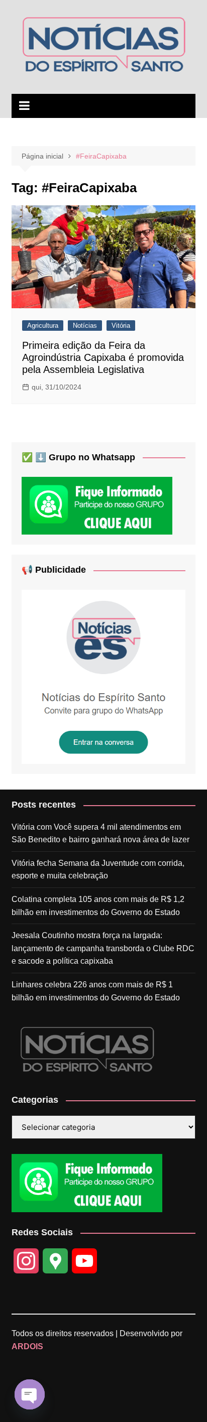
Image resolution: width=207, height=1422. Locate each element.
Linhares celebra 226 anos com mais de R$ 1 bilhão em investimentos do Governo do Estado (96, 991)
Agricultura (42, 325)
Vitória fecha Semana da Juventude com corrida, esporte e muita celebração (98, 869)
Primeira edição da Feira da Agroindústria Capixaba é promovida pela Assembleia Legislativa (103, 357)
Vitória (121, 325)
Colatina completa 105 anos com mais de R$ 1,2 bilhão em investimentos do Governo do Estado (98, 906)
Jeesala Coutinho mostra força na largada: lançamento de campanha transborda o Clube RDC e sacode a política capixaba (103, 948)
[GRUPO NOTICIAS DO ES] (103, 676)
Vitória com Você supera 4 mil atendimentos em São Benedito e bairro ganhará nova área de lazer (100, 833)
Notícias (85, 325)
